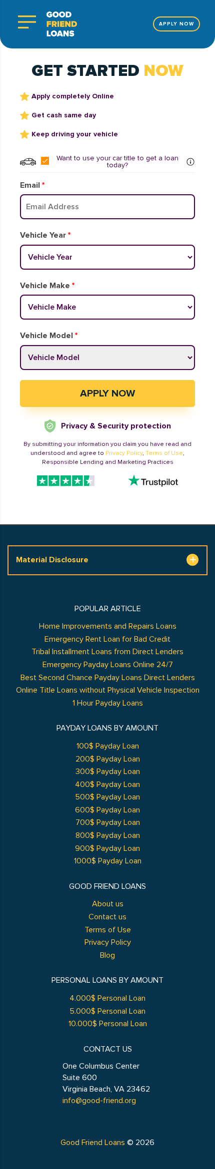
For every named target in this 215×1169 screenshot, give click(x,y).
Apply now (176, 24)
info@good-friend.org (99, 1101)
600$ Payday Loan (107, 810)
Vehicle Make (47, 286)
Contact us (107, 917)
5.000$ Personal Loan (108, 1011)
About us (108, 904)
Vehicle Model (49, 336)
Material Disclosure (52, 560)
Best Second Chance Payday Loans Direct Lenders (107, 678)
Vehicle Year (45, 235)
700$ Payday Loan (108, 822)
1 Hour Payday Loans (107, 703)
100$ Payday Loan (107, 746)
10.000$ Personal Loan (107, 1024)
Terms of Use (164, 453)
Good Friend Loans (92, 1143)
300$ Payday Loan (108, 772)
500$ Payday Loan (107, 797)
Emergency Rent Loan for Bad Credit (107, 639)
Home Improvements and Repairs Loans (107, 626)
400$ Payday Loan (107, 784)
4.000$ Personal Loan (108, 998)
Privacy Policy (124, 453)
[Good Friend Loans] (61, 24)
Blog (107, 955)
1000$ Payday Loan (108, 861)
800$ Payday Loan (108, 835)
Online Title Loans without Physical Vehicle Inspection (108, 690)
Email (32, 185)
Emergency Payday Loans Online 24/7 (107, 665)
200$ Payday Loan (108, 759)
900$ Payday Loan (107, 848)
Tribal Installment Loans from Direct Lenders (108, 652)
